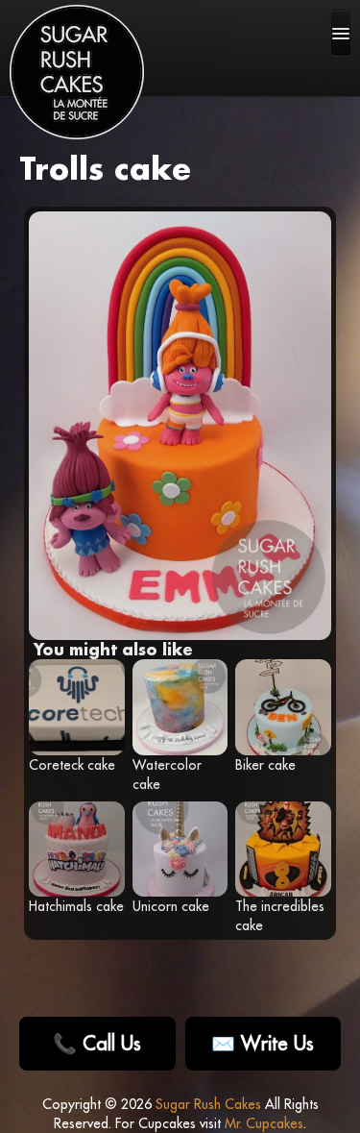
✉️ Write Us (262, 1043)
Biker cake (265, 765)
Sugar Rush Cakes (208, 1104)
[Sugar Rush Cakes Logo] (77, 72)
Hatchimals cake (76, 906)
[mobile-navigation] (340, 33)
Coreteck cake (72, 765)
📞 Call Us (97, 1043)
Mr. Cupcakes (264, 1123)
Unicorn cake (170, 906)
